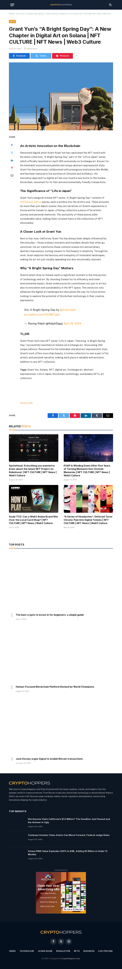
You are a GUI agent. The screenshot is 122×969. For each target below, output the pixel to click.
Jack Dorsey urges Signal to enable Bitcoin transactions (49, 758)
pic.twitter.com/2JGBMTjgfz (42, 314)
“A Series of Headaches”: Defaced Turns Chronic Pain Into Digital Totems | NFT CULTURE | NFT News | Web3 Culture (88, 520)
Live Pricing (105, 951)
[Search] (110, 4)
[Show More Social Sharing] (77, 56)
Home (11, 14)
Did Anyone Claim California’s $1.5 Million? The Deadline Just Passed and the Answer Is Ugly (69, 821)
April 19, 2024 (72, 323)
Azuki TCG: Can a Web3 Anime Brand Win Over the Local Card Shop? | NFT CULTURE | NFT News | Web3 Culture (33, 520)
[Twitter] (12, 153)
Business (88, 951)
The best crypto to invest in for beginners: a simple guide (50, 614)
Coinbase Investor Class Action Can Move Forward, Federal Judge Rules (69, 835)
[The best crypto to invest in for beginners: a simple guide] (61, 581)
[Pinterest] (12, 168)
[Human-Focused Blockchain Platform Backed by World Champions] (61, 653)
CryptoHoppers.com (70, 958)
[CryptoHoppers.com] (61, 5)
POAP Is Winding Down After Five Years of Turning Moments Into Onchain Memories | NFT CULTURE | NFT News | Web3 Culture (87, 470)
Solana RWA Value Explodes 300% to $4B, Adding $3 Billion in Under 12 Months (67, 853)
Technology (26, 951)
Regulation (63, 951)
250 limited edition (31, 201)
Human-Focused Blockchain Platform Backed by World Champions (55, 686)
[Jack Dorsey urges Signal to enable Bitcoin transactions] (61, 725)
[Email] (12, 175)
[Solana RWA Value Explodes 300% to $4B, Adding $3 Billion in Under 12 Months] (17, 855)
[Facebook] (12, 145)
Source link (26, 402)
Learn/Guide (45, 951)
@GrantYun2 (68, 309)
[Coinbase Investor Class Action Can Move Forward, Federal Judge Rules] (17, 838)
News (12, 951)
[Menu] (12, 4)
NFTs (12, 21)
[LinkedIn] (12, 160)
